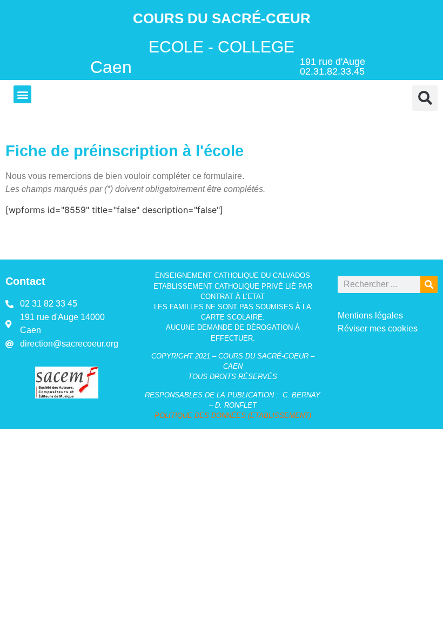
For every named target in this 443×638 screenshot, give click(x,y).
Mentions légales (370, 315)
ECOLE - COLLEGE (221, 46)
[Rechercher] (429, 284)
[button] (22, 94)
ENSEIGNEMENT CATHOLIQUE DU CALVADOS (232, 275)
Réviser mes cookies (378, 328)
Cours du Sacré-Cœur (222, 18)
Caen (111, 67)
